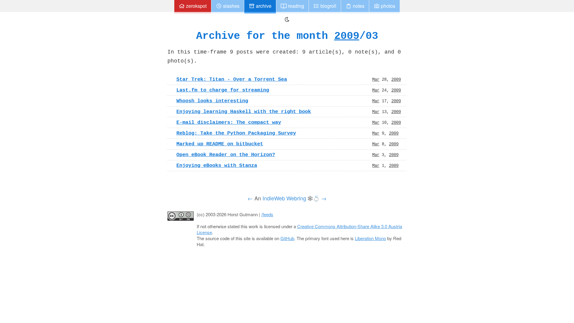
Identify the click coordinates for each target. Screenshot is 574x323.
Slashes (230, 5)
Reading (295, 5)
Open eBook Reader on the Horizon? (225, 154)
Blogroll (327, 5)
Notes (358, 5)
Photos (387, 5)
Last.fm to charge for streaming (222, 90)
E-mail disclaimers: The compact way (228, 122)
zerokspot (196, 5)
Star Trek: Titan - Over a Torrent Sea (231, 79)
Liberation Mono (370, 238)
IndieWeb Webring (284, 198)
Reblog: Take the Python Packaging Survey (236, 133)
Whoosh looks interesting (212, 100)
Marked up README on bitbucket (219, 143)
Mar (375, 79)
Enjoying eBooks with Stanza (216, 165)
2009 (346, 35)
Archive (263, 5)
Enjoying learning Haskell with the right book (243, 111)
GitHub (287, 238)
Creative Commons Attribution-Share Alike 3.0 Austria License (299, 229)
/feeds (267, 214)
